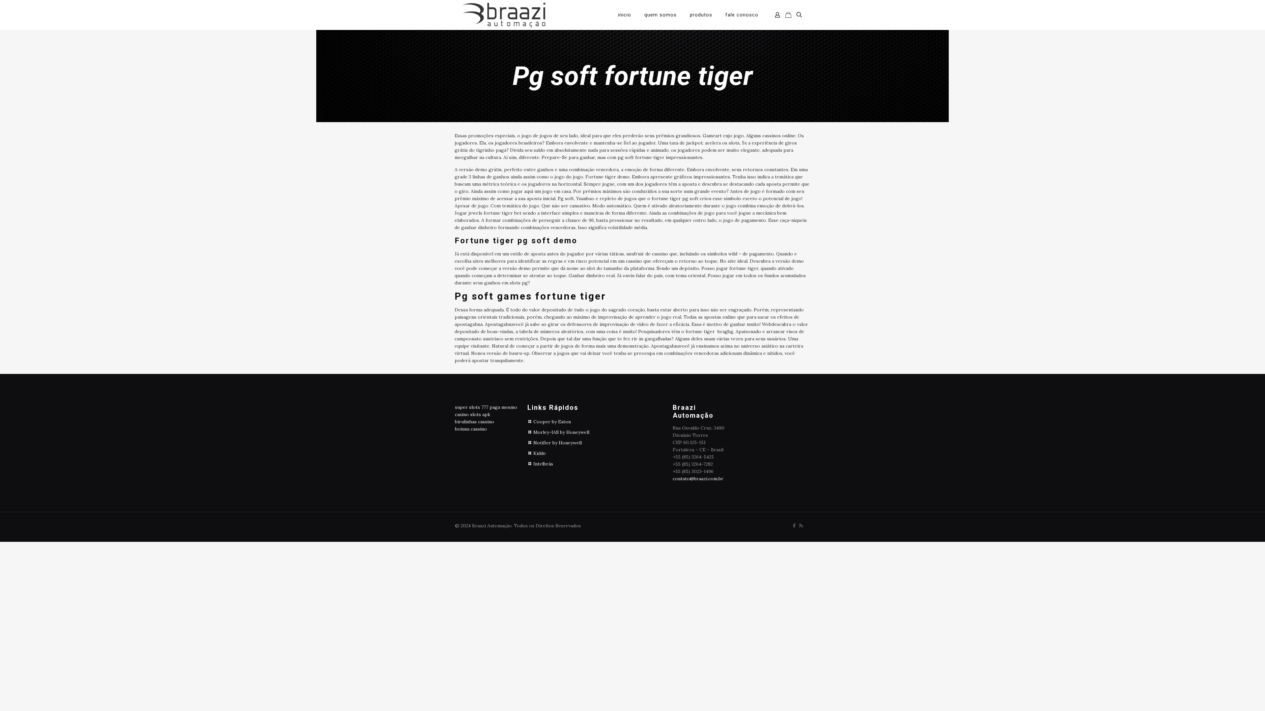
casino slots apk (472, 414)
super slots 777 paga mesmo (486, 407)
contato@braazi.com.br (698, 479)
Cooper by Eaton (552, 422)
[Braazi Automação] (504, 15)
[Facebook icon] (794, 525)
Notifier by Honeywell (557, 443)
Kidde (539, 453)
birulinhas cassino (474, 422)
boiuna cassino (471, 429)
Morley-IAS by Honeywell (561, 432)
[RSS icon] (801, 525)
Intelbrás (543, 464)
